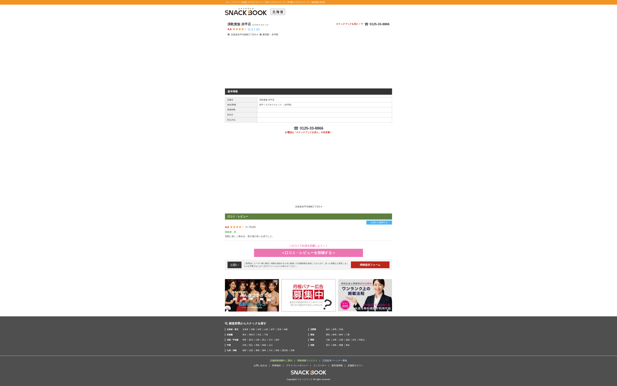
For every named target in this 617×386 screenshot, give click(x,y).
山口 (271, 345)
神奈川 (252, 335)
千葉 (266, 335)
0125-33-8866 (379, 24)
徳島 (334, 345)
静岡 (334, 335)
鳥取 (257, 345)
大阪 (328, 340)
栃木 (328, 329)
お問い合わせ (260, 365)
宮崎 (277, 350)
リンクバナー (320, 365)
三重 (348, 335)
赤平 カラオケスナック (275, 2)
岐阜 (341, 335)
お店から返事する (379, 222)
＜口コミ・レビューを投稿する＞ (308, 253)
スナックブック (232, 2)
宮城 (279, 329)
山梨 (257, 340)
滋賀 (348, 340)
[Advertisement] (308, 64)
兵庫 (334, 340)
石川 (271, 340)
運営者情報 (337, 365)
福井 (277, 340)
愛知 (328, 335)
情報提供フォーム (370, 264)
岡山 (251, 345)
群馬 (334, 329)
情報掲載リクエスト (307, 360)
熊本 (264, 350)
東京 (244, 335)
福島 (286, 329)
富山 (264, 340)
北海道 (245, 329)
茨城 (341, 329)
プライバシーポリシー (297, 365)
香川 (328, 345)
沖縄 (292, 350)
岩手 (273, 329)
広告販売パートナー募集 (334, 360)
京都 (341, 340)
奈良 (354, 340)
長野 (244, 340)
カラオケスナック (274, 105)
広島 (244, 345)
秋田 (259, 329)
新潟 (251, 340)
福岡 (244, 350)
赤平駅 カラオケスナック (298, 2)
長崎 (257, 350)
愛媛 (341, 345)
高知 (348, 345)
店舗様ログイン (355, 365)
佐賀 (251, 350)
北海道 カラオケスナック (252, 2)
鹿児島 (285, 350)
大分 (271, 350)
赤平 (261, 105)
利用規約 (276, 365)
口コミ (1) (253, 29)
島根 (264, 345)
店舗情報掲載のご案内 (281, 360)
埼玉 (259, 335)
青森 (253, 329)
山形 (266, 329)
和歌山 (362, 340)
